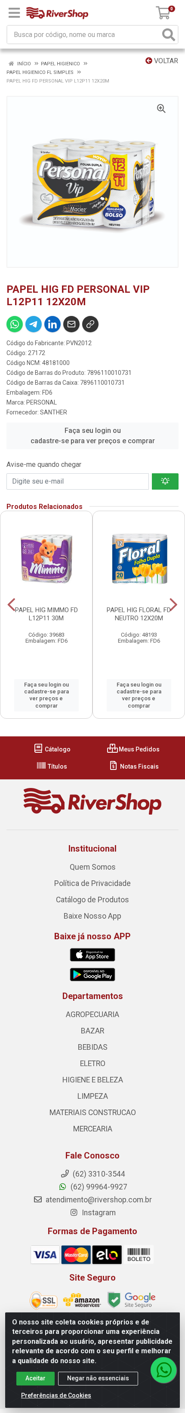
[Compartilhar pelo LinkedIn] (52, 324)
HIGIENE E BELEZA (92, 1080)
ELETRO (92, 1063)
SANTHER (53, 412)
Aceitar (35, 1378)
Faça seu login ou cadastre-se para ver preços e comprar (93, 435)
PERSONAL (41, 402)
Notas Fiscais (139, 766)
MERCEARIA (92, 1129)
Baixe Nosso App (92, 916)
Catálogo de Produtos (92, 899)
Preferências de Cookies (56, 1395)
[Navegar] (11, 605)
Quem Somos (93, 867)
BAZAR (92, 1031)
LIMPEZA (92, 1096)
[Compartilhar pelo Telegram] (33, 324)
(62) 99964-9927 (98, 1187)
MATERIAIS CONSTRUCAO (92, 1112)
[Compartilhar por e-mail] (71, 324)
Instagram (98, 1212)
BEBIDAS (93, 1047)
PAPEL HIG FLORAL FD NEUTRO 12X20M (139, 614)
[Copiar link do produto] (90, 324)
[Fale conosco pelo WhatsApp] (163, 1370)
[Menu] (14, 13)
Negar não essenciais (98, 1378)
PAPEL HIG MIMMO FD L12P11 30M (46, 614)
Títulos (56, 766)
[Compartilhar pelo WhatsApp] (14, 324)
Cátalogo (57, 749)
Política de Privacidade (92, 883)
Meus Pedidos (138, 749)
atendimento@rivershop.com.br (98, 1199)
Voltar (165, 61)
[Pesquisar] (169, 34)
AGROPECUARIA (92, 1014)
